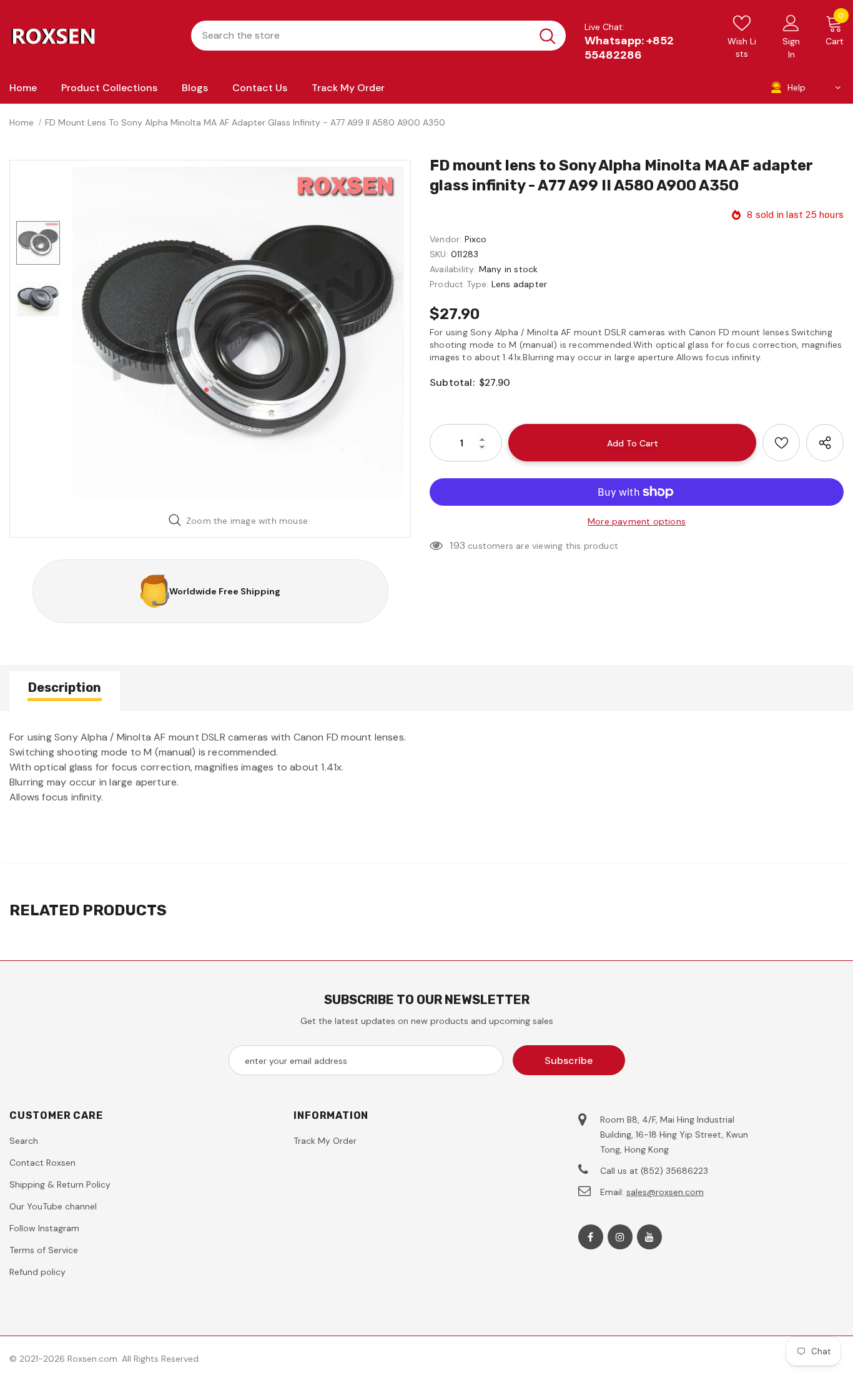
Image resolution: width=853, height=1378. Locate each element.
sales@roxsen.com (665, 1192)
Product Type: (459, 284)
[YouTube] (649, 1236)
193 (457, 545)
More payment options (637, 521)
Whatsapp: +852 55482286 (629, 47)
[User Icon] (791, 22)
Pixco (476, 239)
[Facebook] (590, 1236)
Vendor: (445, 239)
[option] (238, 332)
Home (21, 122)
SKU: (439, 254)
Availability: (453, 269)
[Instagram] (620, 1236)
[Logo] (90, 35)
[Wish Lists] (781, 442)
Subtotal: (452, 382)
